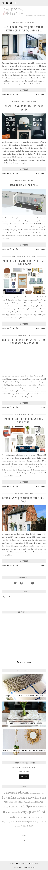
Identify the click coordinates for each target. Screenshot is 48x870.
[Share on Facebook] (10, 95)
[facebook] (21, 583)
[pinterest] (32, 583)
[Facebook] (11, 3)
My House (31, 181)
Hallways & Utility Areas (11, 807)
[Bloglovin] (15, 3)
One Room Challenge (28, 817)
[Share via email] (7, 95)
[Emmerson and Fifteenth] (24, 9)
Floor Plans (39, 801)
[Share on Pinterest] (16, 95)
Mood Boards (31, 102)
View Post (24, 90)
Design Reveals (30, 23)
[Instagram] (3, 3)
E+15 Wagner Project (27, 802)
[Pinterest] (7, 3)
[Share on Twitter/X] (13, 95)
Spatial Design (32, 821)
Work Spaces (27, 825)
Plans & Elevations (19, 821)
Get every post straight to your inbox (24, 767)
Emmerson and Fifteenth (27, 864)
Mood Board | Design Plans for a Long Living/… (24, 420)
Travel (44, 822)
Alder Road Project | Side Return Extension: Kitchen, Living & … (24, 28)
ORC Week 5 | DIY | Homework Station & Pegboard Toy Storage (24, 341)
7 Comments (42, 407)
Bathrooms (9, 792)
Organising (6, 822)
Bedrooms (22, 792)
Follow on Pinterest (25, 662)
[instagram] (15, 583)
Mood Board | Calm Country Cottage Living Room (24, 262)
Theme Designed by (24, 867)
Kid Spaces (28, 806)
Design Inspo (29, 494)
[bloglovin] (27, 583)
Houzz (24, 835)
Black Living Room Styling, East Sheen (24, 107)
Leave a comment (41, 95)
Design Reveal (27, 797)
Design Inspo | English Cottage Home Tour (24, 499)
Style (40, 822)
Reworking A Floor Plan (24, 185)
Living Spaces (27, 811)
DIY (29, 335)
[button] (45, 3)
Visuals (17, 825)
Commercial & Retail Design (36, 793)
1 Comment (43, 565)
